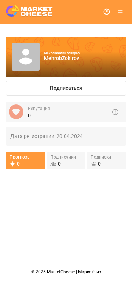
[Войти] (106, 12)
